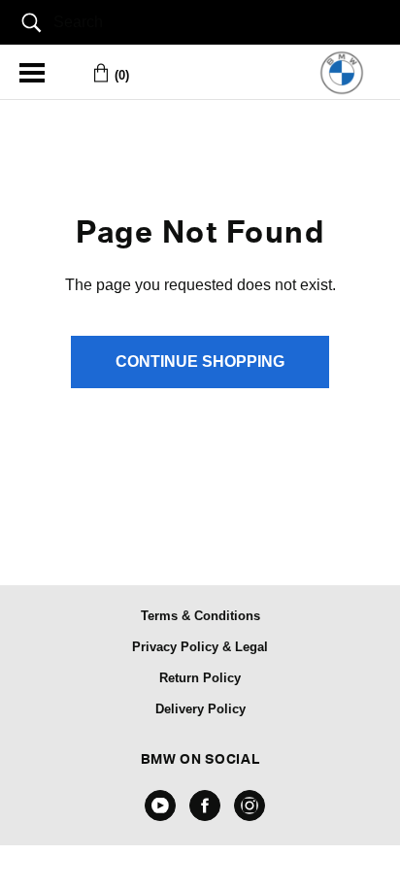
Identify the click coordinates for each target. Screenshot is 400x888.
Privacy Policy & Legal (200, 647)
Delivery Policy (200, 709)
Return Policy (200, 678)
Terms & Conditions (200, 615)
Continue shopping (200, 361)
